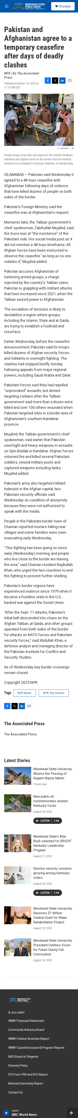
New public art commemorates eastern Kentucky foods (50, 801)
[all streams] (72, 1113)
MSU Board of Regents (23, 1056)
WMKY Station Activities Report (28, 1038)
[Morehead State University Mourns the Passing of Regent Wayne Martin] (17, 776)
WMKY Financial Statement (26, 1020)
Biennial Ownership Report (25, 1083)
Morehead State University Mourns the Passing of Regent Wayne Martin (52, 773)
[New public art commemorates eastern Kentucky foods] (17, 803)
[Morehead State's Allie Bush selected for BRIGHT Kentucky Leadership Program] (17, 843)
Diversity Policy (18, 1065)
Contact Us (15, 1092)
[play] (6, 1113)
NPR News (24, 693)
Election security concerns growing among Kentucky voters (52, 873)
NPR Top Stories (53, 693)
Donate (65, 6)
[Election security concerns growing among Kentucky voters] (17, 875)
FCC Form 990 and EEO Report (28, 1074)
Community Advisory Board (26, 1029)
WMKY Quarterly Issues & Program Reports (36, 1047)
